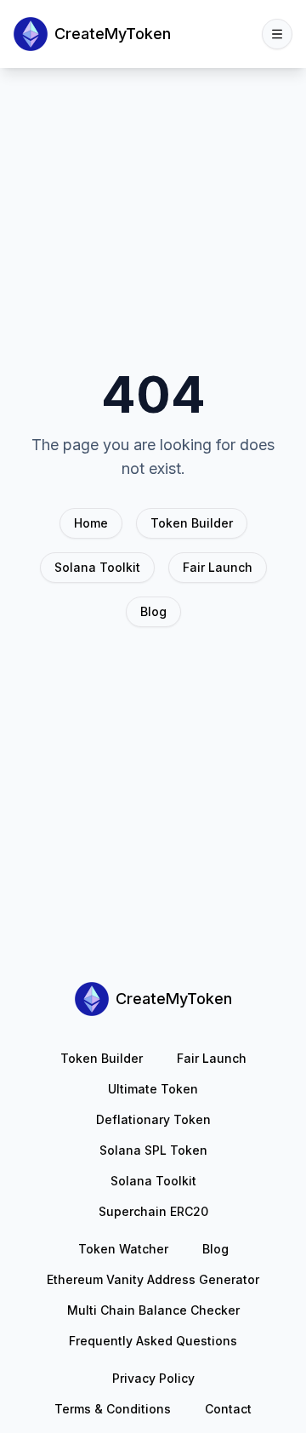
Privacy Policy (153, 1378)
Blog (153, 611)
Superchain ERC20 (153, 1211)
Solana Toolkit (97, 567)
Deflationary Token (153, 1119)
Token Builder (191, 523)
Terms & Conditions (112, 1409)
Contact (228, 1409)
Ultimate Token (153, 1089)
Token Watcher (123, 1249)
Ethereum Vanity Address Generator (153, 1279)
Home (91, 523)
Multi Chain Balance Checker (153, 1310)
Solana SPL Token (153, 1150)
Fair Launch (217, 567)
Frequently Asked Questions (153, 1340)
